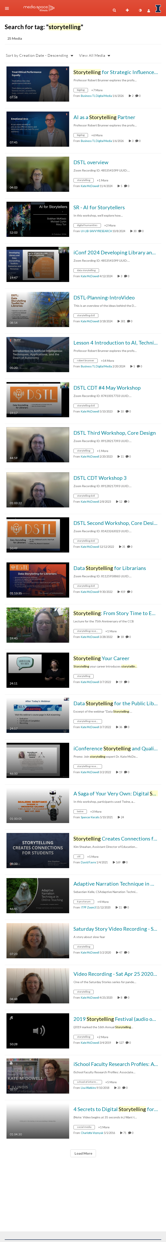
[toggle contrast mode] (140, 10)
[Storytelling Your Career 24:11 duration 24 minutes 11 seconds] (37, 670)
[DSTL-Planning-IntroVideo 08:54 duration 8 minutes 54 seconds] (37, 309)
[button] (8, 8)
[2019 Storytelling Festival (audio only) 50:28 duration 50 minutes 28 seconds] (37, 1030)
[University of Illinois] (158, 8)
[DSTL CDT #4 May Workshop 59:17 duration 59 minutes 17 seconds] (37, 399)
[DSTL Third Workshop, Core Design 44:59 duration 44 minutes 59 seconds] (37, 444)
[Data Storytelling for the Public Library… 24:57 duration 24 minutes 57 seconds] (37, 715)
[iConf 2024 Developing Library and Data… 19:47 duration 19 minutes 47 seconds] (37, 264)
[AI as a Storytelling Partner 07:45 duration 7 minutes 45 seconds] (37, 129)
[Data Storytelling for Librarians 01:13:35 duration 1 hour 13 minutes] (37, 579)
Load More (83, 1153)
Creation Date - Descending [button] (37, 55)
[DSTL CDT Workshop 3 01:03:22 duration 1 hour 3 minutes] (37, 489)
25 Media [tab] (14, 38)
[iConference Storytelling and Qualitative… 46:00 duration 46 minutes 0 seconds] (37, 760)
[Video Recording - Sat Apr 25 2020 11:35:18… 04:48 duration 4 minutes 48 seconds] (37, 985)
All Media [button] (92, 55)
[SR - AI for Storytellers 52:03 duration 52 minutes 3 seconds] (37, 219)
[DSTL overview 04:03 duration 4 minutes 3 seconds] (37, 174)
